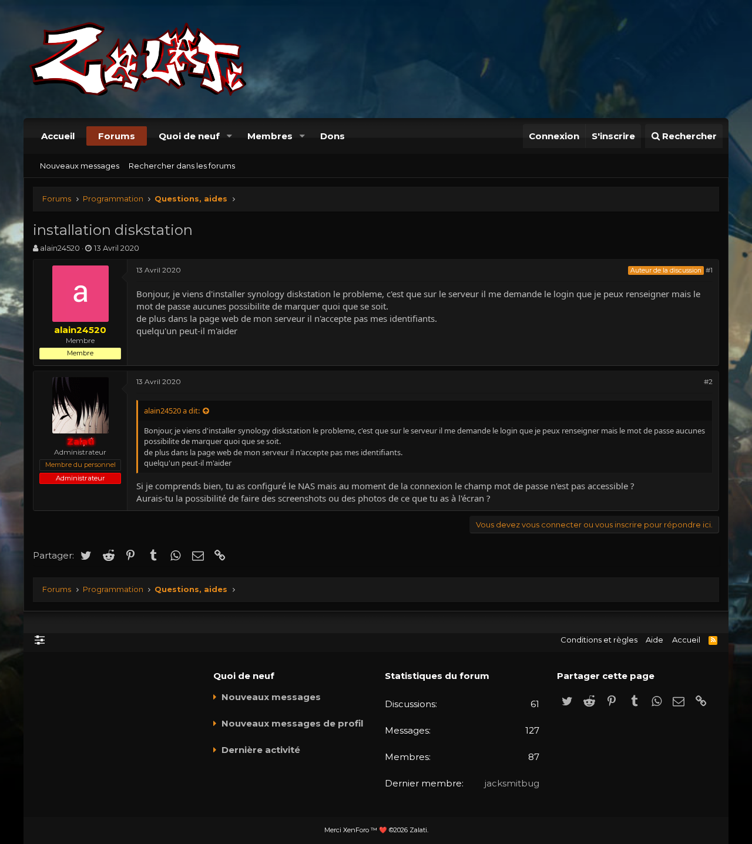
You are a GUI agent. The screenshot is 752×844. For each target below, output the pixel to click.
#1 (709, 269)
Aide (654, 639)
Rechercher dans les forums (182, 165)
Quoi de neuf (189, 136)
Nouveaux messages (79, 165)
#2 (708, 381)
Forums (116, 136)
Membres (270, 136)
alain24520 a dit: (172, 410)
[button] (229, 136)
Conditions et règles (598, 639)
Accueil (58, 136)
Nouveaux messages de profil (292, 723)
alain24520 (60, 248)
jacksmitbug (512, 783)
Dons (332, 136)
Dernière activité (260, 749)
